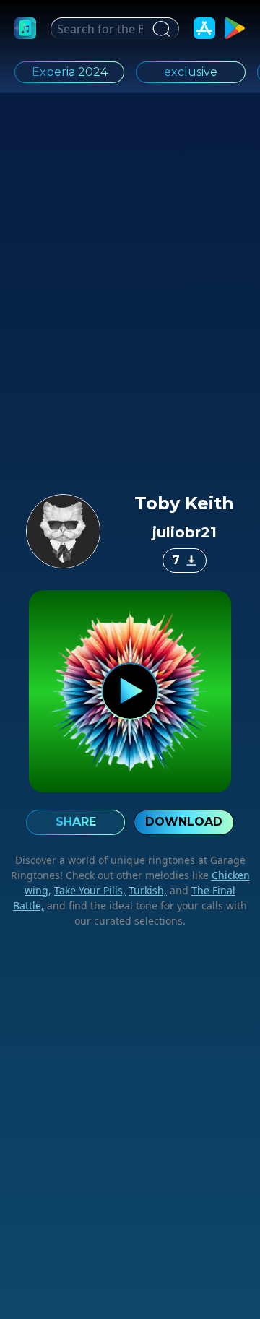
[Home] (25, 28)
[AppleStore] (204, 28)
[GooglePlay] (235, 28)
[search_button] (159, 29)
